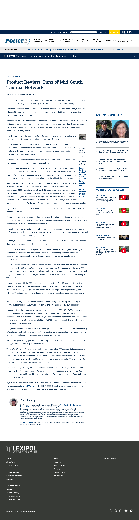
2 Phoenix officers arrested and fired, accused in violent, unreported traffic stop (112, 161)
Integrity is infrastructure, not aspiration (106, 238)
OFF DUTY (83, 40)
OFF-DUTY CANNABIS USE (117, 50)
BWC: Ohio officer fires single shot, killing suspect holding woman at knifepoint (106, 251)
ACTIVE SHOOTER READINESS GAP (35, 50)
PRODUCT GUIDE (53, 40)
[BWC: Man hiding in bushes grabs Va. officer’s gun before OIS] (124, 210)
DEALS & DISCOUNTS (96, 40)
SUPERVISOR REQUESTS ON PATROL (66, 50)
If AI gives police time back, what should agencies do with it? (47, 56)
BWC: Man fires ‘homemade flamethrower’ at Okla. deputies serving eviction (106, 199)
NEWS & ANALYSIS (38, 40)
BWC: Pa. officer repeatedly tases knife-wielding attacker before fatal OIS (113, 170)
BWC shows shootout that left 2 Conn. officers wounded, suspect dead (105, 226)
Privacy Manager (110, 459)
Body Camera (100, 195)
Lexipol (20, 511)
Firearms (17, 76)
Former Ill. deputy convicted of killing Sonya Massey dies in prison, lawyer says (113, 152)
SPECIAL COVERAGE (123, 40)
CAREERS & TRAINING (68, 40)
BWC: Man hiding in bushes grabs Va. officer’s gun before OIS (106, 212)
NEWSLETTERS (104, 32)
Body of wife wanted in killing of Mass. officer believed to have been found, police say (113, 142)
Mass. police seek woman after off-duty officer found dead (113, 177)
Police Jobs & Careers (103, 235)
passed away (28, 423)
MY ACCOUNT (114, 32)
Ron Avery (31, 94)
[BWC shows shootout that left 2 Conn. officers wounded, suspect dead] (124, 223)
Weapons (9, 76)
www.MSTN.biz (27, 386)
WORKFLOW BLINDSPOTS (93, 50)
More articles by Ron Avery (82, 192)
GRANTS (110, 40)
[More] (46, 40)
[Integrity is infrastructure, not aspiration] (124, 237)
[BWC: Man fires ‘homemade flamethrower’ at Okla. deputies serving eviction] (124, 197)
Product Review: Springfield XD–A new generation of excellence (82, 176)
